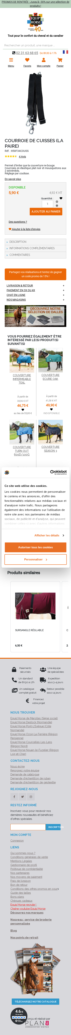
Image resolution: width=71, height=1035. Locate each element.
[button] (6, 616)
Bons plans (17, 896)
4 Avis (22, 156)
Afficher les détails (46, 535)
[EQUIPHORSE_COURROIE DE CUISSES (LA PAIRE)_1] (35, 103)
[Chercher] (64, 45)
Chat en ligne (16, 294)
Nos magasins (16, 299)
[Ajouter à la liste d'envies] (61, 198)
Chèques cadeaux (21, 900)
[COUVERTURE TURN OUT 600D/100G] (21, 432)
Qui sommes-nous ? (22, 853)
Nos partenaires (20, 872)
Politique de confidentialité (26, 869)
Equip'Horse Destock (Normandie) (31, 722)
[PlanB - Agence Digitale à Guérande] (36, 1024)
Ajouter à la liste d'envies (25, 229)
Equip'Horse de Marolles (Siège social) (34, 718)
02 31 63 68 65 (27, 53)
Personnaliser (33, 559)
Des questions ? (18, 221)
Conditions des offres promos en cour (34, 888)
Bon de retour (18, 884)
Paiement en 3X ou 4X (21, 290)
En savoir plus (13, 179)
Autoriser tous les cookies (35, 547)
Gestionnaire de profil (23, 865)
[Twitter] (22, 797)
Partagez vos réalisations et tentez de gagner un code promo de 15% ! (35, 274)
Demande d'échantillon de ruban (30, 778)
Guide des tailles (20, 892)
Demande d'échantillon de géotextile (33, 782)
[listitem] (35, 616)
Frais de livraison (20, 880)
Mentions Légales (21, 861)
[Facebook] (14, 797)
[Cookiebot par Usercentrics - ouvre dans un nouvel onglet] (50, 472)
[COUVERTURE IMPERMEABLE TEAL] (21, 360)
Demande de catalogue (24, 774)
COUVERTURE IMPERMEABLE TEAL (22, 379)
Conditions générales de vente (29, 857)
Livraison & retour (20, 285)
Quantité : (47, 198)
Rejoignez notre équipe (24, 770)
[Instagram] (31, 797)
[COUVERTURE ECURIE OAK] (50, 360)
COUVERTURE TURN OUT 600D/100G (22, 451)
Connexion (17, 840)
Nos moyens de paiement (26, 876)
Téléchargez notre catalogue (35, 1001)
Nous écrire (17, 766)
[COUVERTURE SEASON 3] (50, 432)
